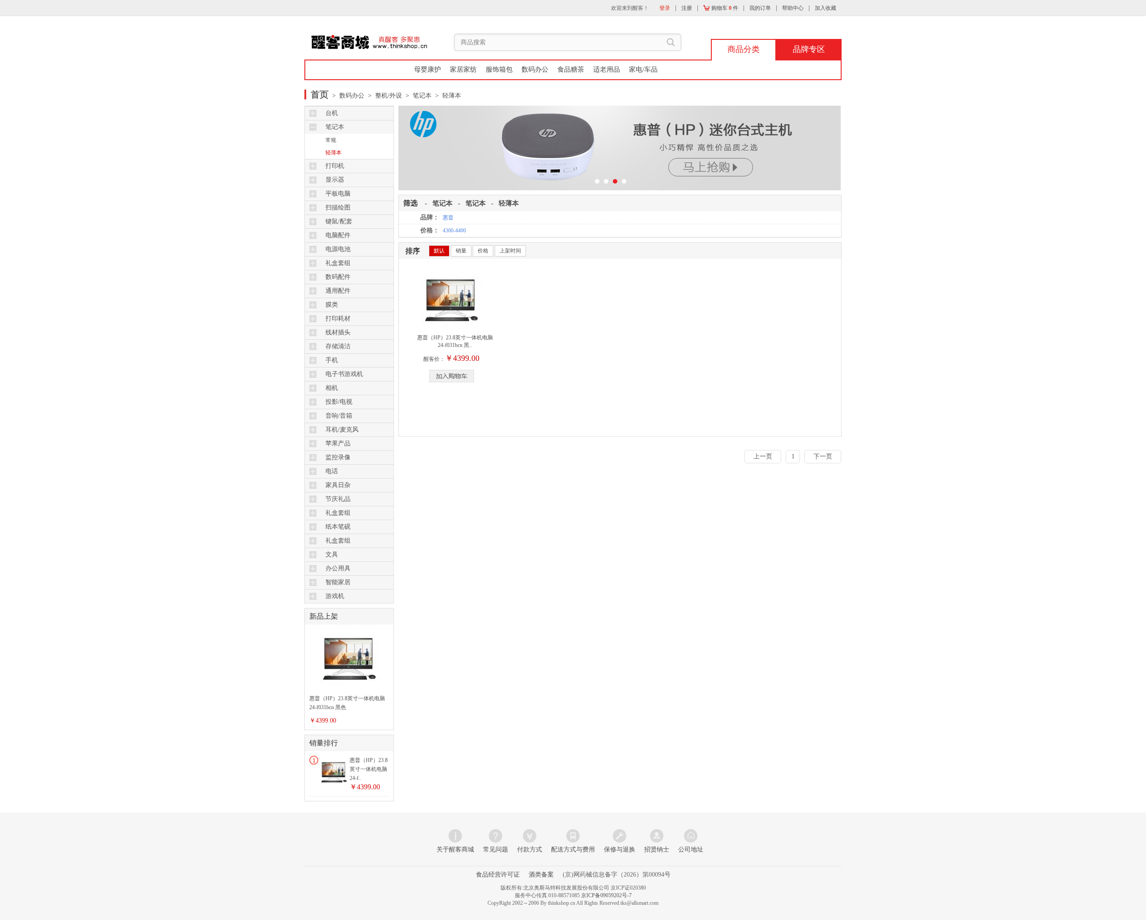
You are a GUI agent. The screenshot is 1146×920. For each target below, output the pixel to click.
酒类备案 (541, 874)
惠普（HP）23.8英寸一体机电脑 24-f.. (369, 769)
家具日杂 (338, 485)
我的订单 (760, 8)
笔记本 (334, 127)
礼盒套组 (338, 263)
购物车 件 (724, 8)
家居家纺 (463, 69)
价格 (483, 251)
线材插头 (338, 332)
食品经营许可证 (498, 874)
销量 (461, 251)
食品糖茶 (570, 69)
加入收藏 (825, 8)
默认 (439, 251)
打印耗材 (338, 318)
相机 (331, 388)
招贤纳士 (656, 849)
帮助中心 (793, 8)
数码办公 (535, 69)
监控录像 (338, 457)
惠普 (448, 217)
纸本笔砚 (338, 526)
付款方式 (529, 849)
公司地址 (690, 849)
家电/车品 (643, 69)
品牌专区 (809, 49)
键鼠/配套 (338, 221)
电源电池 (338, 249)
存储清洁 (338, 346)
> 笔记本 (417, 95)
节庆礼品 (338, 499)
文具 (331, 554)
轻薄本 (333, 153)
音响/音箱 (338, 415)
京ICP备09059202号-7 (606, 895)
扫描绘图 (338, 207)
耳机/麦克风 (342, 429)
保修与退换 (619, 849)
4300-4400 (454, 230)
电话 (331, 471)
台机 (331, 113)
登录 (664, 8)
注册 (686, 8)
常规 (330, 140)
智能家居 (338, 582)
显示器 (334, 179)
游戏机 (334, 596)
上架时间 (510, 251)
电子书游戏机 (344, 374)
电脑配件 (338, 235)
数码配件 (338, 277)
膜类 (331, 304)
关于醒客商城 (455, 849)
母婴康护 (427, 69)
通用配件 (338, 290)
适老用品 (606, 69)
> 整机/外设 (383, 95)
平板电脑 (338, 193)
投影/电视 (338, 401)
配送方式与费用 (573, 849)
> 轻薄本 (446, 95)
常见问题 (495, 849)
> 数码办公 (347, 95)
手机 (331, 360)
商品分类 (743, 49)
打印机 (334, 166)
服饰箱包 (499, 69)
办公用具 (338, 568)
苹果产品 (338, 443)
